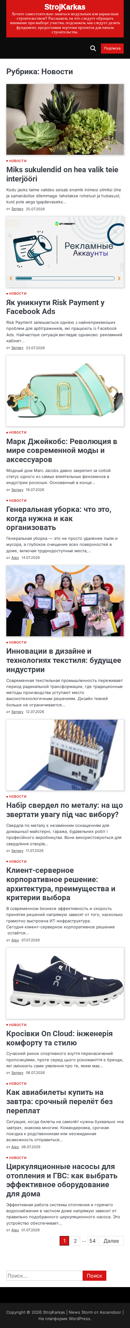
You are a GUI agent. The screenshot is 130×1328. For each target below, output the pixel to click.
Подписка (112, 48)
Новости (18, 161)
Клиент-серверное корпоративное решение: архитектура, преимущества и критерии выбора (60, 884)
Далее (111, 1241)
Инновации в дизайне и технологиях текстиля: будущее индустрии (63, 660)
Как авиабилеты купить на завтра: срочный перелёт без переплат (59, 1101)
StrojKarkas (54, 1312)
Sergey (17, 208)
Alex (15, 557)
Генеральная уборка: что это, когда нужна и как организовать (58, 518)
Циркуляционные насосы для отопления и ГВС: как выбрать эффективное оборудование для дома (61, 1180)
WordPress (79, 1318)
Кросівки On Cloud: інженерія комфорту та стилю (59, 1038)
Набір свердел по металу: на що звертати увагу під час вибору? (64, 810)
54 (92, 1241)
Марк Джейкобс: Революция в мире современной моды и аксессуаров (61, 450)
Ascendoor (110, 1312)
